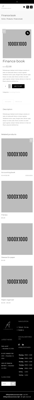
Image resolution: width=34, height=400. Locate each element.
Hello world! (4, 346)
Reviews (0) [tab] (19, 101)
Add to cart (18, 86)
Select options (17, 281)
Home (3, 19)
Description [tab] (8, 101)
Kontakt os (21, 330)
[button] (27, 33)
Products (10, 19)
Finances (18, 92)
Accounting (12, 92)
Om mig (26, 327)
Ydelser (20, 327)
